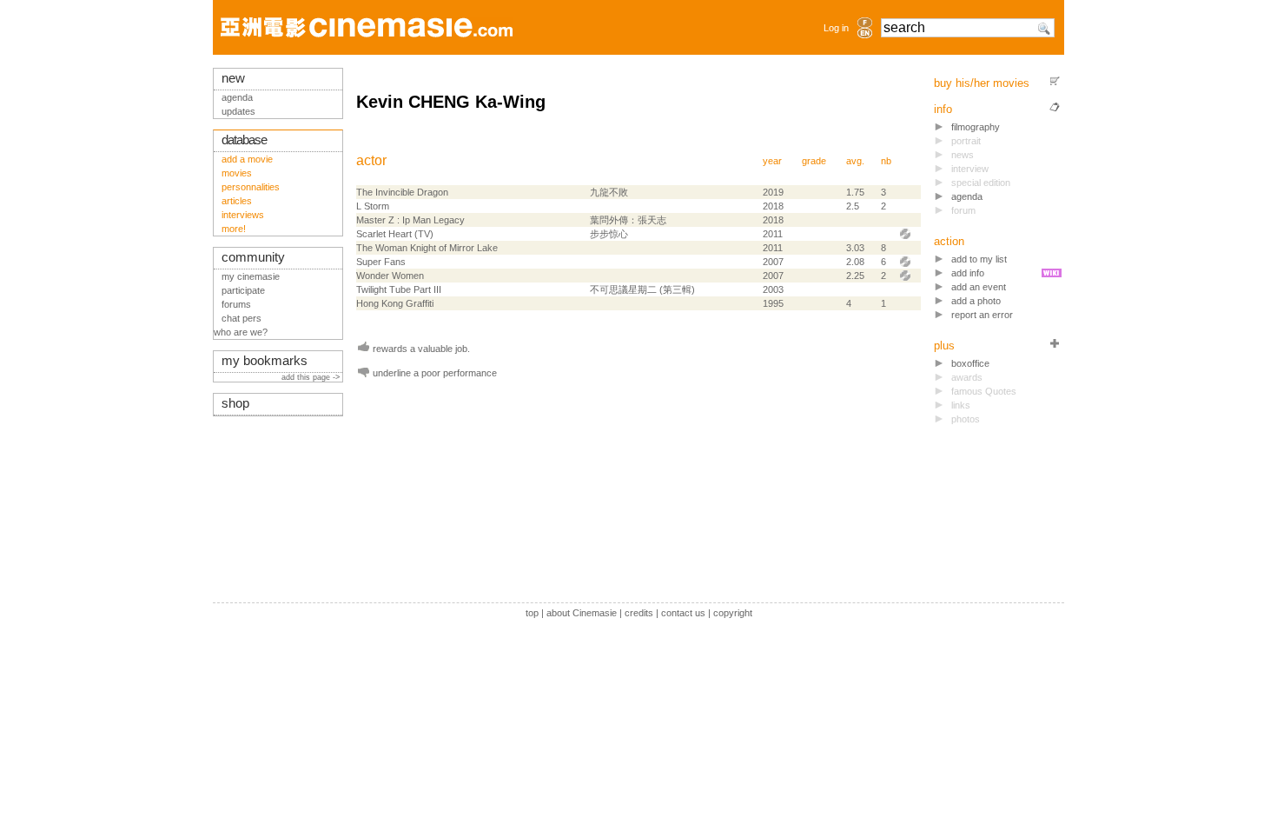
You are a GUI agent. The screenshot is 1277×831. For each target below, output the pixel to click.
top (532, 613)
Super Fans (381, 261)
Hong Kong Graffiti (394, 303)
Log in (836, 28)
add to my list (979, 259)
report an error (982, 314)
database (244, 140)
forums (236, 304)
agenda (967, 196)
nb (886, 161)
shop (235, 403)
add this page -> (311, 377)
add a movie (247, 159)
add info (967, 273)
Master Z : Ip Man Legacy (410, 220)
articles (237, 201)
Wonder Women (390, 275)
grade (814, 161)
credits (639, 613)
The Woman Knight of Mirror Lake (427, 248)
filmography (975, 127)
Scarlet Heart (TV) (394, 234)
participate (243, 290)
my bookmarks (265, 361)
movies (237, 173)
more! (234, 228)
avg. (855, 161)
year (772, 161)
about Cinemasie (581, 613)
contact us (683, 613)
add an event (978, 287)
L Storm (372, 206)
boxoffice (970, 363)
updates (238, 111)
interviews (243, 214)
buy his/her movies (981, 83)
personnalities (251, 187)
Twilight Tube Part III (398, 289)
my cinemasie (251, 276)
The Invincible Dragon (402, 192)
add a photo (976, 301)
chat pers (241, 318)
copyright (732, 613)
